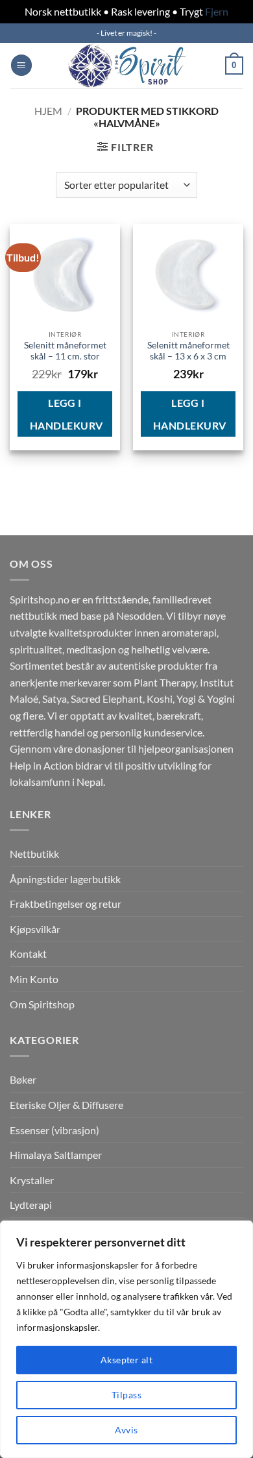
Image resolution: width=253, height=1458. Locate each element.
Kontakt (28, 953)
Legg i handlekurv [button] (66, 413)
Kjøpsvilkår (35, 929)
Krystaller (32, 1180)
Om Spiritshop (42, 1004)
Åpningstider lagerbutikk (65, 879)
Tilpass (126, 1394)
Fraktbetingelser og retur (65, 903)
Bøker (23, 1079)
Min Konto (34, 979)
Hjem (48, 110)
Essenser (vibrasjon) (54, 1130)
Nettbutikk (34, 853)
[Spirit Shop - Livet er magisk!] (126, 65)
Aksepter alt (126, 1359)
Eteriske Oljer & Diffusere (66, 1105)
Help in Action (41, 765)
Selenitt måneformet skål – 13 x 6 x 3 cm (188, 351)
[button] (21, 65)
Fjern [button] (216, 11)
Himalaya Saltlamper (56, 1154)
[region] (126, 1339)
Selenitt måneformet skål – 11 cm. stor (65, 351)
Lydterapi (31, 1204)
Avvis (126, 1429)
